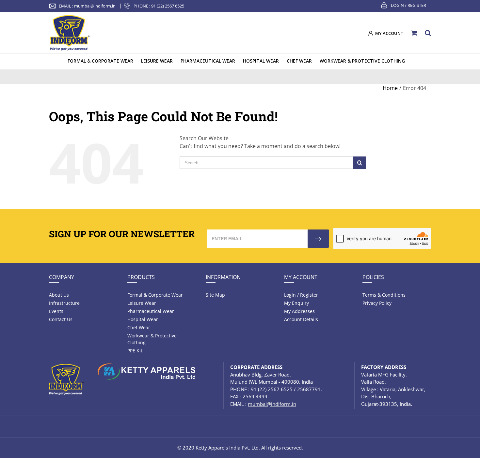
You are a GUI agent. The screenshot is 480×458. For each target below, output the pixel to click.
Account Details (301, 319)
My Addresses (299, 311)
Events (56, 311)
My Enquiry (296, 303)
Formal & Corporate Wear (155, 295)
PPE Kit (134, 350)
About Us (59, 295)
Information (223, 277)
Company (61, 277)
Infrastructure (64, 303)
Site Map (215, 295)
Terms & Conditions (384, 295)
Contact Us (60, 319)
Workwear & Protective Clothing (152, 339)
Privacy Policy (377, 303)
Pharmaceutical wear (150, 311)
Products (141, 277)
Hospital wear (142, 319)
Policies (373, 277)
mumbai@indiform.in (95, 6)
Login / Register (408, 5)
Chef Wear (138, 327)
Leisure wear (141, 303)
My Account (300, 277)
